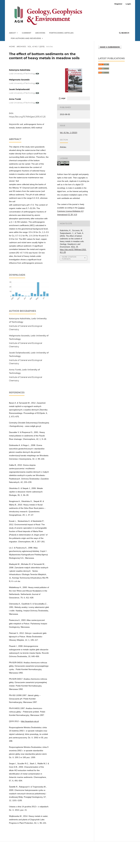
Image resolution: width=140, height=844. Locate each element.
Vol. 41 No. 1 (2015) (36, 46)
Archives (40, 33)
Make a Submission (110, 47)
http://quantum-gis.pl (30, 721)
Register (118, 4)
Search (125, 33)
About (12, 33)
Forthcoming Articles (61, 33)
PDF (63, 98)
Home (12, 46)
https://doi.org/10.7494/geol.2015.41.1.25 (27, 116)
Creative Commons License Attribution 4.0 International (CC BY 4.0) (70, 211)
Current (26, 33)
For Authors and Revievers (26, 38)
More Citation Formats (69, 258)
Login (128, 4)
